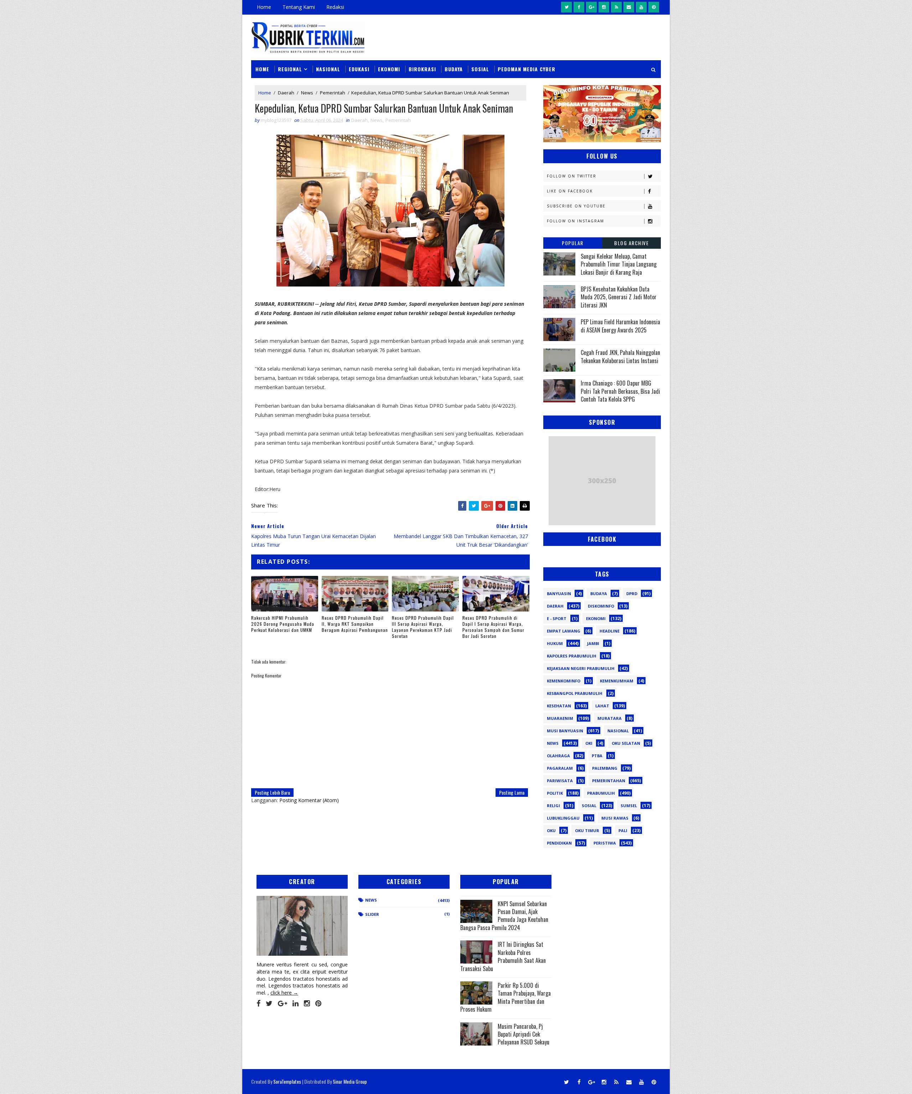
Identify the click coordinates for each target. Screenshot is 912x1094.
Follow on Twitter (571, 176)
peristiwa (605, 843)
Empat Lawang (563, 631)
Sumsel (629, 805)
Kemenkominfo (563, 680)
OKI (588, 743)
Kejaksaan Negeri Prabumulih (581, 668)
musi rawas (614, 818)
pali (622, 830)
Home (264, 7)
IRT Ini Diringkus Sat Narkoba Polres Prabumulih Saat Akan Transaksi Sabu (503, 956)
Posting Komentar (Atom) (309, 800)
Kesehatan (559, 705)
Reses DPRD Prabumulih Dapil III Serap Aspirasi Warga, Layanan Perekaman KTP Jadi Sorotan (423, 627)
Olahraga (558, 755)
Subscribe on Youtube (576, 205)
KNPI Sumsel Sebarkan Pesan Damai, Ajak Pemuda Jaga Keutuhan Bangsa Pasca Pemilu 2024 (504, 915)
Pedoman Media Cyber (526, 69)
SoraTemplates (287, 1081)
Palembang (604, 768)
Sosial (480, 69)
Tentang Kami (299, 7)
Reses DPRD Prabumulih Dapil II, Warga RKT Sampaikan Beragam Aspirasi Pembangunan (355, 624)
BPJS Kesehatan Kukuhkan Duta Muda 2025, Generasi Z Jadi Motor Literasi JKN (619, 297)
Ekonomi (389, 69)
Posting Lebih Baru (272, 792)
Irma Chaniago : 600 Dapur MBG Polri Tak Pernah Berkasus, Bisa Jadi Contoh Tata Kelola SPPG (620, 391)
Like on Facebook (570, 191)
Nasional (328, 69)
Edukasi (359, 69)
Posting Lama (511, 792)
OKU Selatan (626, 743)
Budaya (454, 69)
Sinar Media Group (350, 1081)
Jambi (593, 643)
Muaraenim (560, 718)
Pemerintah (332, 92)
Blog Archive (631, 243)
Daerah (286, 92)
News (307, 92)
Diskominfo (601, 606)
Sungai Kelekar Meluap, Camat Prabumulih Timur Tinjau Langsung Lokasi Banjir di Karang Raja (619, 264)
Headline (610, 631)
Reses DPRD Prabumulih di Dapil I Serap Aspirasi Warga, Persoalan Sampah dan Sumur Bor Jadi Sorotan (493, 627)
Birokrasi (422, 69)
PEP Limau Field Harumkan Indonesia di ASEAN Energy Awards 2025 (620, 326)
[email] (628, 7)
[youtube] (641, 7)
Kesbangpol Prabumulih (574, 693)
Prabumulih (601, 793)
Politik (555, 793)
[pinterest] (653, 7)
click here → (284, 992)
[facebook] (579, 7)
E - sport (556, 618)
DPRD (631, 593)
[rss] (616, 7)
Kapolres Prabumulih (571, 656)
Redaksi (335, 7)
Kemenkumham (616, 680)
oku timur (587, 830)
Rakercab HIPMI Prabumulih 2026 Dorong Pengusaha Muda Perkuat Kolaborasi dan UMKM (282, 624)
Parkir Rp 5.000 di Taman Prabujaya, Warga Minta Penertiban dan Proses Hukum (505, 997)
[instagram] (603, 7)
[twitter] (566, 7)
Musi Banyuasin (565, 730)
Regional (290, 69)
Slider (372, 914)
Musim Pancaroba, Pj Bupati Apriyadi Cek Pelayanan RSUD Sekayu (523, 1034)
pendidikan (559, 843)
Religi (553, 805)
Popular (573, 243)
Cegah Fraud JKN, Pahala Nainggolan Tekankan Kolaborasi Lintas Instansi (620, 356)
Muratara (609, 718)
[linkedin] (295, 1003)
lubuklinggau (563, 818)
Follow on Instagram (575, 220)
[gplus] (591, 7)
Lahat (602, 705)
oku (551, 830)
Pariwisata (560, 780)
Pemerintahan (608, 780)
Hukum (555, 643)
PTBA (597, 755)
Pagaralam (560, 768)
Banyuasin (559, 593)
